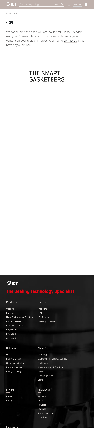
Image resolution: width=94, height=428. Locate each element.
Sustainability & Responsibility (52, 359)
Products (11, 302)
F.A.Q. (9, 400)
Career (41, 371)
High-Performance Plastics (19, 317)
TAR (41, 313)
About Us (43, 348)
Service (43, 302)
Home (8, 14)
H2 (7, 355)
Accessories (12, 338)
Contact (41, 380)
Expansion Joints (14, 325)
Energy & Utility (13, 371)
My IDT (78, 4)
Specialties (11, 329)
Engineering (44, 317)
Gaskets (10, 309)
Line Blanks (12, 334)
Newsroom (43, 396)
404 (15, 14)
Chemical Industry (15, 363)
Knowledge (44, 389)
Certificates (43, 363)
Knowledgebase (45, 375)
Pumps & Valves (14, 367)
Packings (10, 313)
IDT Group (42, 355)
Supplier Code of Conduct (50, 367)
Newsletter (43, 405)
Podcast (42, 409)
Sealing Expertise (47, 321)
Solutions (11, 348)
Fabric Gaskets (13, 321)
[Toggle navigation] (86, 4)
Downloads (43, 417)
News (40, 400)
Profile (9, 396)
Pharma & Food (13, 359)
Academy (43, 309)
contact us (70, 40)
